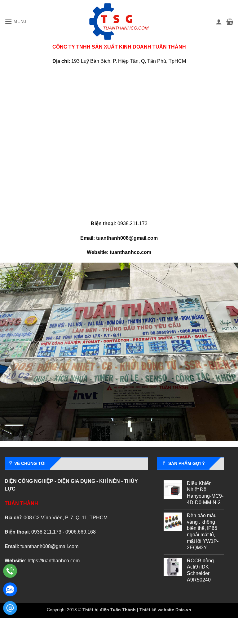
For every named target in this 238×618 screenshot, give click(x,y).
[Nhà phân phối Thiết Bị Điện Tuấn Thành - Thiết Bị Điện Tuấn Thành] (119, 21)
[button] (15, 21)
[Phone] (10, 571)
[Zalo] (10, 589)
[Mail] (10, 608)
